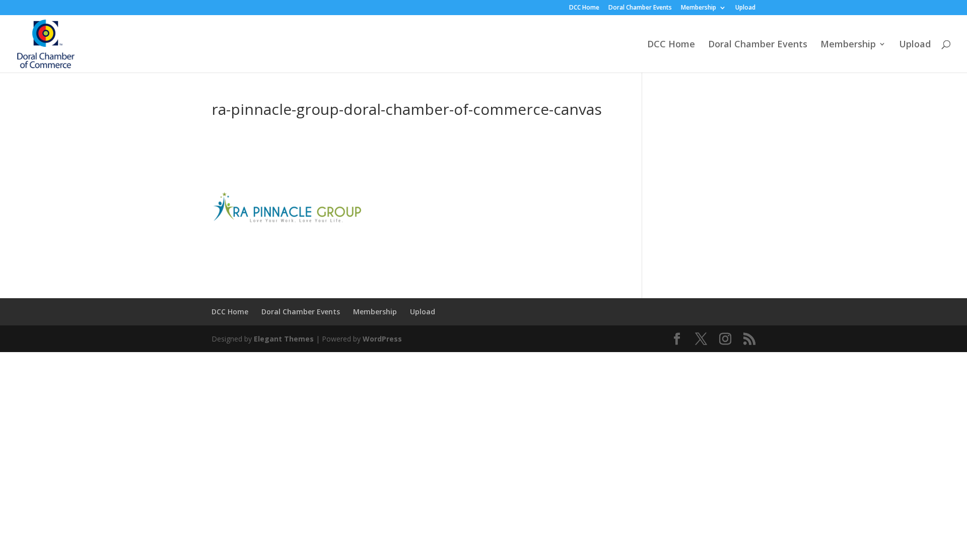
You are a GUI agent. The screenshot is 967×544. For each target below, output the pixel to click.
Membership (698, 8)
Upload (745, 8)
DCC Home (584, 8)
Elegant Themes (284, 339)
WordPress (382, 339)
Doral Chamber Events (640, 8)
